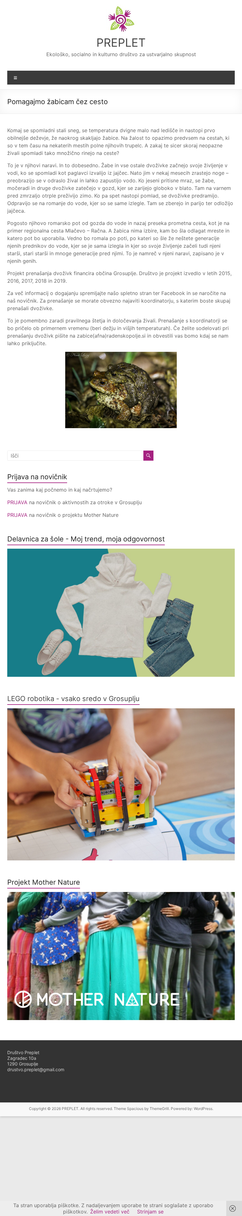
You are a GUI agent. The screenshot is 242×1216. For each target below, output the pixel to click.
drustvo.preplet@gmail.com (35, 1069)
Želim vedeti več (110, 1211)
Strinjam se (150, 1211)
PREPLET (121, 43)
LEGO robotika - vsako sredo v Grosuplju (73, 698)
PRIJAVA (18, 502)
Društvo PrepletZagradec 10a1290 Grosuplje (23, 1058)
